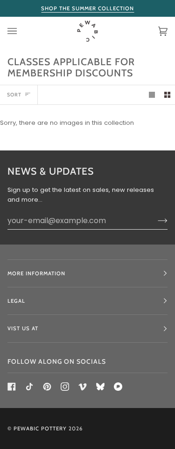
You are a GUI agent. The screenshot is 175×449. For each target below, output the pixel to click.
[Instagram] (65, 386)
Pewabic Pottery (40, 428)
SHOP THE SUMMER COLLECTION (87, 8)
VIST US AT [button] (22, 328)
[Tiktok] (29, 386)
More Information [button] (36, 273)
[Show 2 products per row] (167, 94)
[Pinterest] (47, 386)
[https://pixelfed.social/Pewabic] (118, 386)
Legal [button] (16, 301)
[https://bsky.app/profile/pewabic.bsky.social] (100, 386)
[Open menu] (21, 31)
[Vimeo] (82, 386)
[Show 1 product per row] (152, 94)
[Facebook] (11, 386)
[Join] (155, 220)
